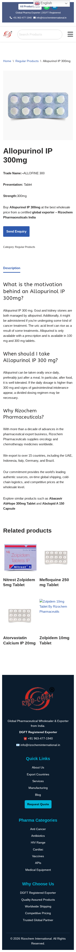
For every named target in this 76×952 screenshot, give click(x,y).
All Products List (30, 6)
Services (38, 781)
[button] (70, 34)
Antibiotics (38, 835)
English (46, 3)
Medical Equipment (38, 869)
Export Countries (38, 774)
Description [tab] (11, 268)
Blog (38, 794)
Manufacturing (38, 787)
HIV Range (38, 842)
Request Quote (38, 804)
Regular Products (27, 61)
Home (7, 61)
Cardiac (38, 849)
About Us (38, 767)
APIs (38, 863)
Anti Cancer (38, 829)
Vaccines (38, 856)
